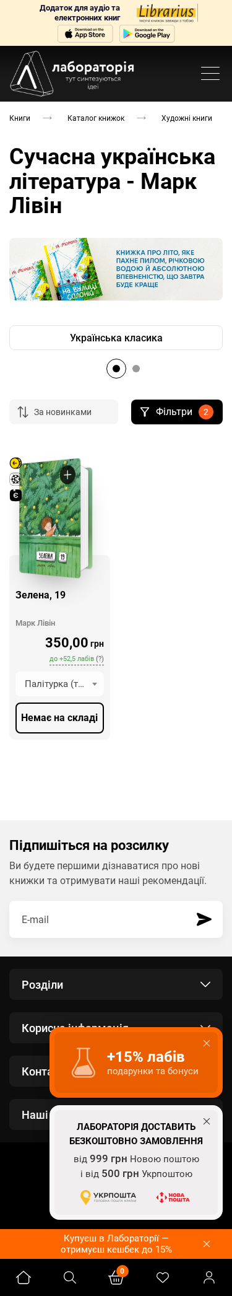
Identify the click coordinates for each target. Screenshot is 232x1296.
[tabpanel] (116, 337)
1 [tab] (116, 368)
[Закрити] (206, 1244)
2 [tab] (136, 368)
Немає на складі (59, 718)
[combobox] (59, 684)
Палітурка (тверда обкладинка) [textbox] (64, 684)
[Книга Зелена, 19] (49, 518)
